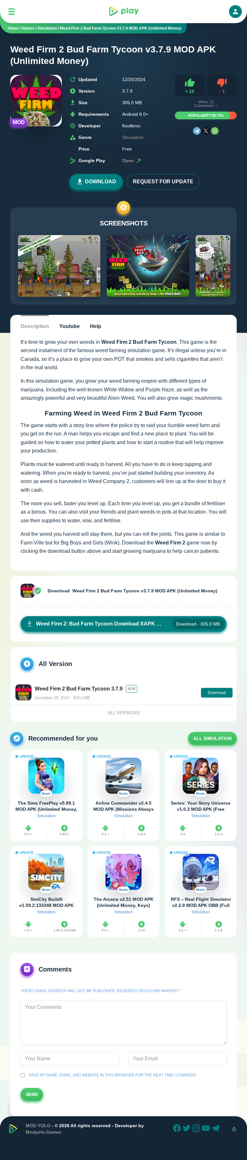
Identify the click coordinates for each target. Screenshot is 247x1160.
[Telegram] (197, 131)
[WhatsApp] (215, 131)
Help (95, 326)
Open (128, 160)
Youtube (69, 326)
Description (35, 326)
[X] (206, 131)
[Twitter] (187, 1129)
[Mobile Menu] (11, 11)
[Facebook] (178, 1129)
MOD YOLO (38, 1125)
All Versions (124, 712)
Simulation (132, 137)
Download (100, 181)
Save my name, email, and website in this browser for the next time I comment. (112, 1075)
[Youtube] (207, 1129)
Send (32, 1094)
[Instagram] (197, 1129)
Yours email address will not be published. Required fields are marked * (101, 991)
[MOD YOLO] (123, 11)
